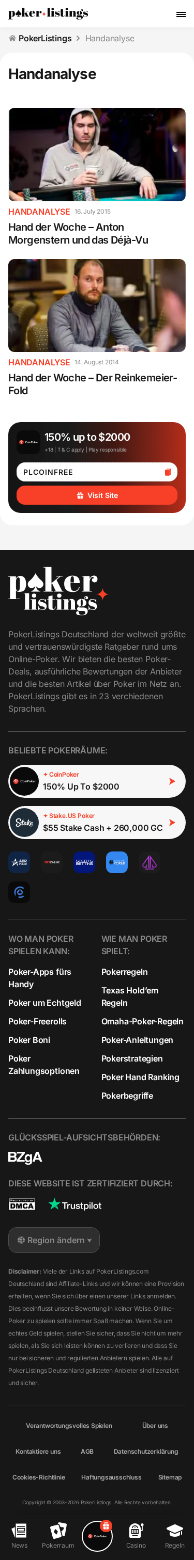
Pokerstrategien (132, 1058)
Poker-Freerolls (37, 1021)
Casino (136, 1545)
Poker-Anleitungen (137, 1040)
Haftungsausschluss (111, 1477)
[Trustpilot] (74, 1204)
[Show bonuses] (97, 1536)
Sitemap (170, 1477)
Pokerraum (58, 1545)
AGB (87, 1451)
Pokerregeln (124, 972)
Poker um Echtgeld (44, 1003)
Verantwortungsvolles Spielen (69, 1425)
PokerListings (45, 38)
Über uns (155, 1425)
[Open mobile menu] (181, 14)
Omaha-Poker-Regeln (142, 1021)
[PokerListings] (48, 14)
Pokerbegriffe (127, 1095)
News (19, 1545)
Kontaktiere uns (38, 1451)
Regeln (175, 1545)
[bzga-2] (25, 1158)
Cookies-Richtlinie (38, 1477)
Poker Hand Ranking (140, 1077)
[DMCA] (22, 1204)
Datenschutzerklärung (146, 1451)
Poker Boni (29, 1040)
